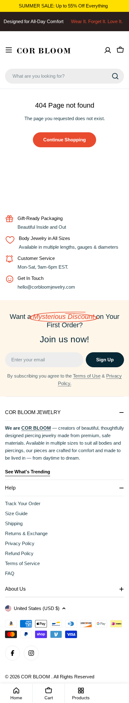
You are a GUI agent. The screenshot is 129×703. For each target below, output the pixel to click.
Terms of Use (87, 375)
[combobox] (64, 76)
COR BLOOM (36, 676)
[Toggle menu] (9, 50)
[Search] (115, 76)
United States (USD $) (36, 608)
